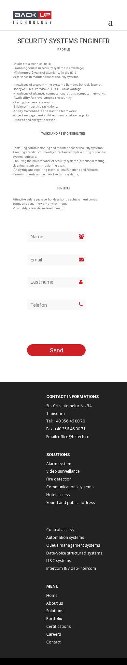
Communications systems (69, 487)
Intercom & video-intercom (71, 568)
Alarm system (58, 463)
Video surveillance (63, 471)
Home (52, 595)
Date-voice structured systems (74, 553)
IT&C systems (58, 560)
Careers (53, 634)
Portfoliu (54, 618)
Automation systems (65, 537)
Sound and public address (70, 502)
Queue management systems (73, 545)
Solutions (54, 610)
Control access (60, 529)
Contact (53, 642)
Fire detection (59, 479)
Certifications (58, 626)
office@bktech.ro (74, 436)
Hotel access (58, 494)
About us (54, 603)
